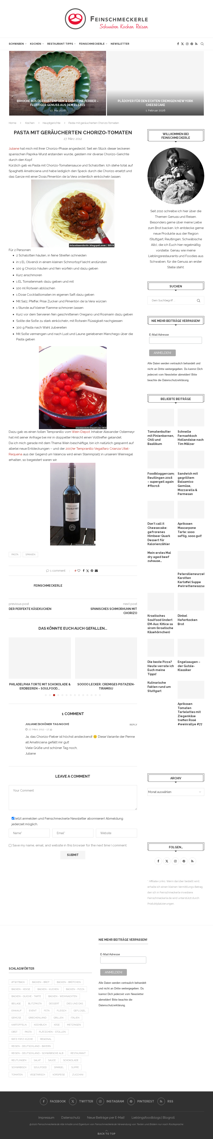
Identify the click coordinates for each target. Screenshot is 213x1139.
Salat (37, 1060)
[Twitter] (182, 44)
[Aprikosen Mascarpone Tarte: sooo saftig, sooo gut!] (191, 510)
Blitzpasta (35, 1003)
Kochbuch (40, 1024)
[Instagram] (187, 44)
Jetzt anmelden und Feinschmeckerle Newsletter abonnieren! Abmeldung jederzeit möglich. (67, 821)
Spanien (30, 554)
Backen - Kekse (20, 989)
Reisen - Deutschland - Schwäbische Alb (37, 1053)
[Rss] (196, 44)
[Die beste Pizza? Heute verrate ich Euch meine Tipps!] (160, 648)
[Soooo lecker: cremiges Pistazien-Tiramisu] (40, 658)
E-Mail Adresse (159, 334)
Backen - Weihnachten (62, 996)
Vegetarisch (37, 1074)
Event (33, 1010)
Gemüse (16, 1017)
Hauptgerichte (51, 122)
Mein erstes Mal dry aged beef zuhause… (159, 557)
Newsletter (120, 43)
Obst (14, 1032)
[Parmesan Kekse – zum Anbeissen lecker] (106, 658)
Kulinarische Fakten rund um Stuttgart (159, 686)
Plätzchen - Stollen (52, 1032)
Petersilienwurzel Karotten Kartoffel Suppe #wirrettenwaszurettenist (191, 580)
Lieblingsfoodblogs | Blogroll (153, 1117)
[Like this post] (78, 570)
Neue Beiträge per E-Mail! (106, 1117)
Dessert (54, 1003)
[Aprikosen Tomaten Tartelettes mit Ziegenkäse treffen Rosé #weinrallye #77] (191, 690)
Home (12, 122)
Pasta (14, 554)
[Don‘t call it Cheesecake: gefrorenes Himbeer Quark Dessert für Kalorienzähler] (160, 510)
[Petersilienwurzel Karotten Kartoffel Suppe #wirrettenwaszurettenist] (191, 560)
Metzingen (74, 1024)
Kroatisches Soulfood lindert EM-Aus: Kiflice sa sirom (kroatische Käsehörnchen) (160, 624)
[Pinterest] (192, 44)
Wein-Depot (81, 432)
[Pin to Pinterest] (92, 570)
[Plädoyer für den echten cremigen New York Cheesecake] (143, 83)
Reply (133, 725)
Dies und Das (75, 1003)
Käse (57, 1024)
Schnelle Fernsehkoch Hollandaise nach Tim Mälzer (191, 438)
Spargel (59, 1067)
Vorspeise (58, 1074)
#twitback (18, 982)
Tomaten (17, 1074)
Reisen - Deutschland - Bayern (31, 1046)
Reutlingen (18, 1060)
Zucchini (77, 1074)
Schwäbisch (18, 1067)
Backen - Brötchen (69, 982)
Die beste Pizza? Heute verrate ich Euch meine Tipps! (160, 668)
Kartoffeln (19, 1024)
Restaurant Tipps (60, 43)
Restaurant (78, 1053)
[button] (16, 82)
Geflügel (80, 1010)
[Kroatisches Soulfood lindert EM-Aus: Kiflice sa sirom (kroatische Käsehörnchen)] (160, 602)
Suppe (75, 1067)
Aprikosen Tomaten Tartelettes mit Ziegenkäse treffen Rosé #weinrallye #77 (190, 714)
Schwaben (16, 43)
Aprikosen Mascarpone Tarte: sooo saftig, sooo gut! (190, 530)
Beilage (16, 1003)
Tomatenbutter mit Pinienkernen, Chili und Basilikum (160, 438)
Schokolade (70, 1060)
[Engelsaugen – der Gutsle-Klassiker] (191, 648)
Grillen (58, 1017)
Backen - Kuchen (48, 989)
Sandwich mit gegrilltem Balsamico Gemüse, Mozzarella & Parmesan (188, 484)
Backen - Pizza (75, 989)
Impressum (46, 1117)
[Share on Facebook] (83, 570)
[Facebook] (178, 44)
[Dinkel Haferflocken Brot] (191, 602)
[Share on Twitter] (87, 571)
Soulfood (40, 1067)
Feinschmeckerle (92, 43)
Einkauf (16, 1010)
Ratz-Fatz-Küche (22, 1039)
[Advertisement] (50, 948)
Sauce (52, 1060)
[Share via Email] (96, 570)
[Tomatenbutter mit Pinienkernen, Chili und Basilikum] (160, 418)
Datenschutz (70, 1117)
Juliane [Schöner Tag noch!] (47, 724)
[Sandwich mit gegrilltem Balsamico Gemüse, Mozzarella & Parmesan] (191, 460)
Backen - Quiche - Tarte (26, 996)
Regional (46, 1039)
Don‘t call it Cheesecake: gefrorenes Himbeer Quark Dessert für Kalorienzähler (158, 534)
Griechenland (37, 1017)
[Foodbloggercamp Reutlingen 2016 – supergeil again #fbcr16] (160, 460)
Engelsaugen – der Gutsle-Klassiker (189, 666)
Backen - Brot (41, 982)
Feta (47, 1010)
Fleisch (61, 1010)
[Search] (202, 44)
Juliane (14, 148)
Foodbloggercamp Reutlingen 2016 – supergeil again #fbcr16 (160, 480)
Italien (75, 1017)
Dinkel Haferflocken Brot (187, 620)
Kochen (35, 43)
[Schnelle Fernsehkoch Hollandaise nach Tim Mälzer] (191, 418)
